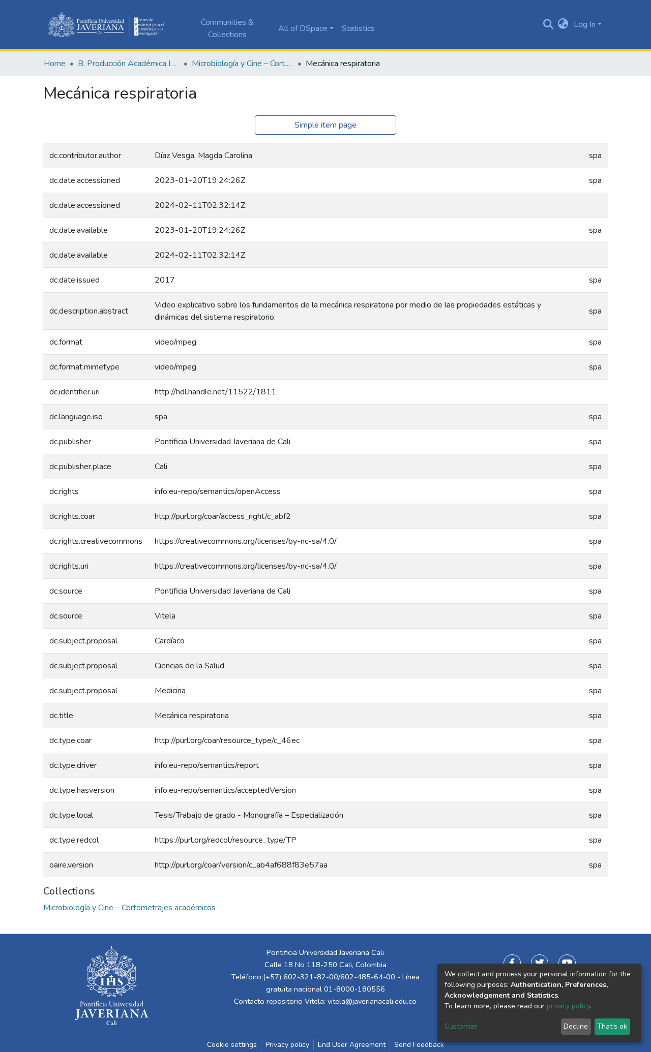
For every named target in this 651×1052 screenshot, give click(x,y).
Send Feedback (419, 1044)
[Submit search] (548, 24)
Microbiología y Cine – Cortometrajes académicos (242, 63)
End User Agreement (352, 1044)
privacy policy (568, 1006)
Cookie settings (232, 1044)
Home (55, 63)
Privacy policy (287, 1044)
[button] (563, 24)
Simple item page (325, 125)
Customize (461, 1026)
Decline (576, 1026)
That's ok (612, 1026)
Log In (585, 24)
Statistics (358, 28)
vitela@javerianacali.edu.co (372, 1001)
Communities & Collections (227, 28)
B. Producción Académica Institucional (129, 63)
